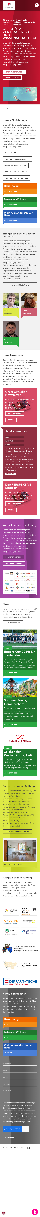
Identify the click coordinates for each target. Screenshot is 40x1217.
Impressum (7, 1148)
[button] (35, 1212)
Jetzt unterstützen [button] (14, 72)
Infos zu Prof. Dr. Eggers (16, 172)
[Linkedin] (28, 1147)
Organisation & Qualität (16, 165)
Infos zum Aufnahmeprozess (17, 159)
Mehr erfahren (12, 77)
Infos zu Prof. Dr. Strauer (16, 178)
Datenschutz (19, 1148)
